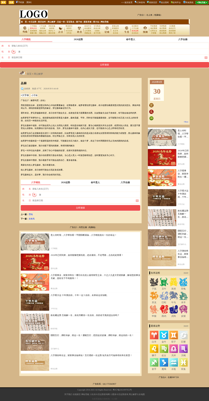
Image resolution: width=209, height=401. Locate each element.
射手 (154, 369)
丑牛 (164, 289)
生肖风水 (135, 33)
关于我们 (68, 394)
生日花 (115, 33)
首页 (29, 74)
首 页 (24, 22)
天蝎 (183, 355)
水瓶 (173, 369)
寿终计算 (172, 33)
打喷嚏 (153, 33)
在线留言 (77, 394)
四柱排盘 (51, 26)
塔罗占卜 (51, 31)
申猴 (154, 316)
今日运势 (32, 22)
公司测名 (87, 31)
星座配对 (115, 28)
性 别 (6, 51)
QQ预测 (172, 26)
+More (186, 122)
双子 (173, 342)
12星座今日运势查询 (119, 394)
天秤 (173, 355)
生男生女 (153, 31)
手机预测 (153, 26)
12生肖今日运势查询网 (100, 394)
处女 (164, 355)
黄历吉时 (42, 22)
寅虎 (173, 289)
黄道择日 (69, 26)
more (186, 273)
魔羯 (164, 369)
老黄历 (69, 28)
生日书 (115, 31)
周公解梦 (51, 22)
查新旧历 (153, 2)
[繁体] (29, 2)
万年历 (69, 33)
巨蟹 (183, 342)
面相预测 (33, 31)
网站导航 (105, 22)
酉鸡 (164, 316)
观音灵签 (88, 22)
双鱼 (183, 369)
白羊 (154, 342)
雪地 (31, 214)
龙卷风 (32, 219)
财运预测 (163, 33)
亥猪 (183, 316)
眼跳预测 (163, 31)
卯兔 (183, 289)
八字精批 (33, 26)
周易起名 (87, 33)
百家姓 (97, 31)
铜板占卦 (42, 33)
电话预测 (163, 28)
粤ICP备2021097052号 (122, 390)
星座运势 (115, 26)
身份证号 (172, 28)
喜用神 (42, 28)
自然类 (27, 89)
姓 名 (6, 46)
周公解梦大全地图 (137, 394)
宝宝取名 (71, 22)
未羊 (183, 302)
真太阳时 (165, 2)
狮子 (154, 355)
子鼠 (154, 289)
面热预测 (172, 31)
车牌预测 (163, 26)
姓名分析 (97, 28)
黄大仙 (96, 22)
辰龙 (154, 302)
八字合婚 (42, 26)
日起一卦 (61, 22)
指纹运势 (42, 31)
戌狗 (173, 316)
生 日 (6, 57)
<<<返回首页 (127, 2)
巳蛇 (164, 302)
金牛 (164, 342)
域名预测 (153, 28)
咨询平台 (177, 2)
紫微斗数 (33, 33)
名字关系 (97, 33)
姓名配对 (87, 28)
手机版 (21, 2)
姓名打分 (87, 26)
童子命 (79, 22)
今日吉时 (69, 31)
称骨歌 (51, 28)
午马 (173, 302)
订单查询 (141, 2)
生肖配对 (135, 26)
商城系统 (190, 2)
